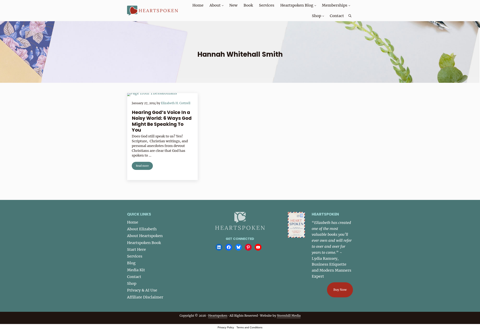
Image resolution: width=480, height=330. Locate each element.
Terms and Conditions (249, 327)
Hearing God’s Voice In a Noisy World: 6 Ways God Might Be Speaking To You (162, 121)
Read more (144, 166)
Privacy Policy (226, 327)
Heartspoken (217, 315)
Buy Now (340, 290)
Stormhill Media (289, 315)
